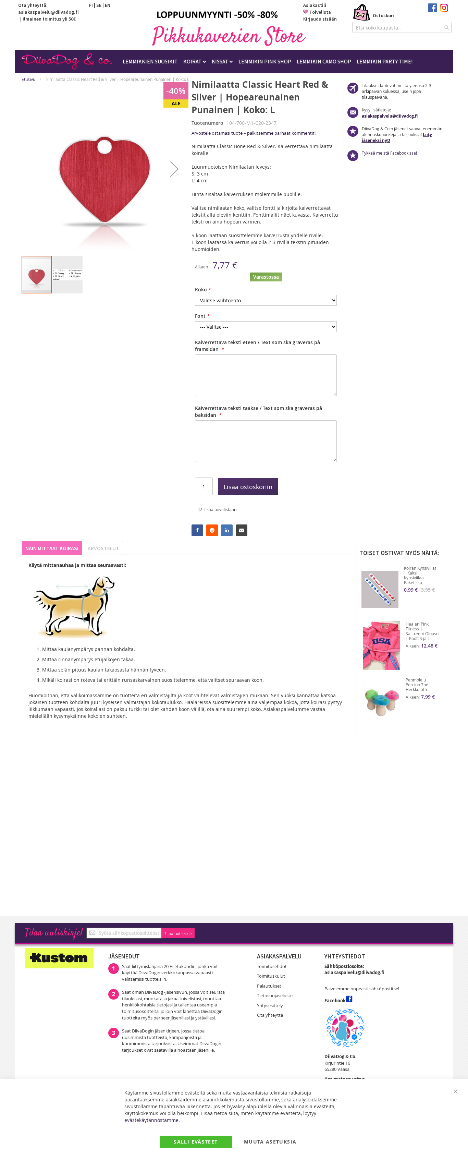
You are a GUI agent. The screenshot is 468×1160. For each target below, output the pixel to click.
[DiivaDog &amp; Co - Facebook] (432, 10)
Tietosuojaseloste (275, 995)
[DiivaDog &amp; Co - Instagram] (444, 10)
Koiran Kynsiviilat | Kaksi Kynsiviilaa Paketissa (420, 575)
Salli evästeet (196, 1141)
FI (91, 5)
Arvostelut (103, 548)
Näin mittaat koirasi (51, 548)
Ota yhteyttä (270, 1015)
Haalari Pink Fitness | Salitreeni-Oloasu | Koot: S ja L (422, 631)
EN (107, 5)
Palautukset (269, 986)
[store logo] (229, 35)
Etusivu (28, 79)
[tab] (52, 548)
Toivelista (320, 12)
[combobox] (402, 27)
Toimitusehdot (272, 966)
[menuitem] (150, 61)
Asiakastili (314, 5)
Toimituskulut (271, 976)
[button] (174, 169)
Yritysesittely (270, 1005)
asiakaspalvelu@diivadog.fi (48, 12)
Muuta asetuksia (270, 1141)
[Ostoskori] (361, 13)
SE (98, 5)
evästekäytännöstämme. (152, 1120)
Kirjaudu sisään (320, 19)
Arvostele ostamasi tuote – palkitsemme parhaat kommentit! (254, 133)
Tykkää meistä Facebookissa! (389, 153)
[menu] (267, 61)
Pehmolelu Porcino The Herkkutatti (417, 684)
